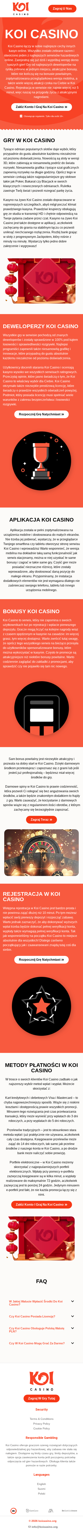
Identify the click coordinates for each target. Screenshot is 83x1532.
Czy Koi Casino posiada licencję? (32, 1316)
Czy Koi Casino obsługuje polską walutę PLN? (36, 1330)
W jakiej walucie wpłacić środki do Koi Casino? (36, 1303)
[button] (41, 1302)
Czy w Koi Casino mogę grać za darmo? (37, 1343)
